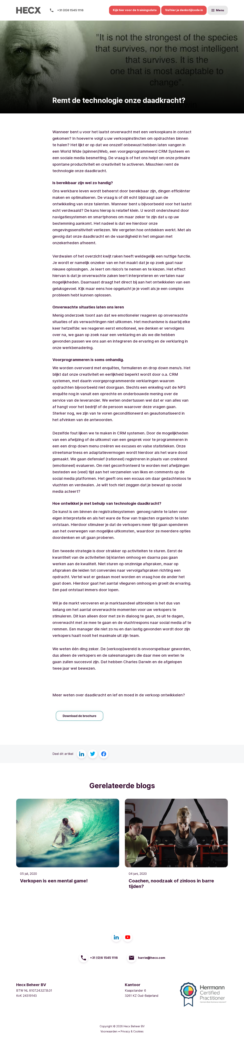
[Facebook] (103, 753)
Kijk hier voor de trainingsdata (135, 10)
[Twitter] (92, 753)
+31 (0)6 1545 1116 (70, 10)
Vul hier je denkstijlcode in (184, 10)
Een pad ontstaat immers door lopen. (85, 589)
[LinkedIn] (81, 753)
